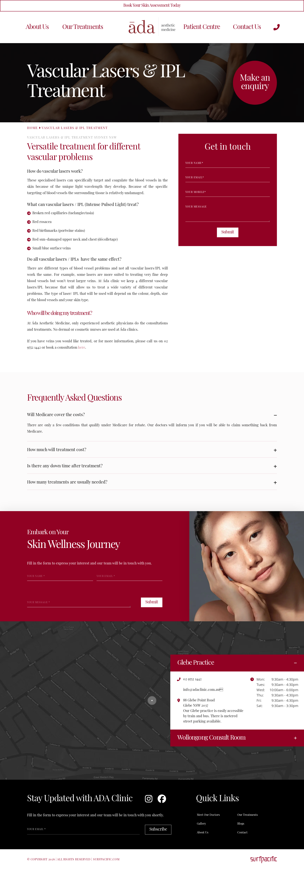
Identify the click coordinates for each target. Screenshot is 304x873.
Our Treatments (82, 27)
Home (32, 128)
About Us (37, 27)
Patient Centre (201, 27)
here (81, 348)
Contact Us (247, 27)
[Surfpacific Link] (264, 859)
